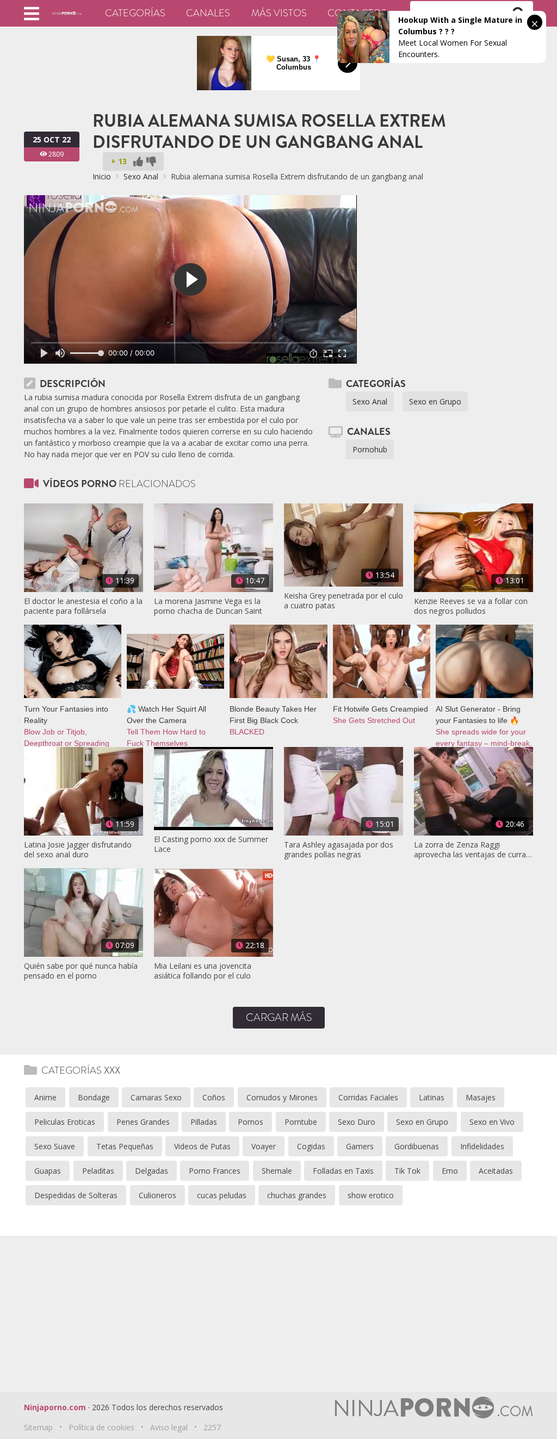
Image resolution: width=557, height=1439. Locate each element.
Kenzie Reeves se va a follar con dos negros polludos (471, 606)
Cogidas (311, 1146)
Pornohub (369, 449)
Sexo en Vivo (492, 1122)
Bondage (94, 1097)
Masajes (481, 1097)
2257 (212, 1427)
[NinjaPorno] (67, 13)
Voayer (263, 1146)
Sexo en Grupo (435, 401)
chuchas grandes (296, 1195)
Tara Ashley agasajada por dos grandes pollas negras (338, 849)
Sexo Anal (140, 176)
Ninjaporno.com (55, 1407)
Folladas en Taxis (343, 1171)
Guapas (47, 1171)
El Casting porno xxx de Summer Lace (211, 844)
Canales (208, 13)
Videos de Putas (202, 1146)
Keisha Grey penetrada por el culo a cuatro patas (343, 601)
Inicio (101, 176)
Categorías (135, 13)
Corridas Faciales (368, 1097)
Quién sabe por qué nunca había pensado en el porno (81, 971)
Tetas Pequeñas (124, 1146)
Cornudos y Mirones (282, 1097)
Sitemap (38, 1427)
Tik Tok (407, 1171)
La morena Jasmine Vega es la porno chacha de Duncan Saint (208, 606)
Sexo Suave (54, 1146)
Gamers (360, 1146)
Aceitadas (496, 1171)
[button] (31, 13)
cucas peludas (221, 1195)
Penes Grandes (143, 1122)
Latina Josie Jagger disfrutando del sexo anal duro (78, 849)
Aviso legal (169, 1427)
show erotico (371, 1195)
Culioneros (157, 1195)
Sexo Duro (356, 1122)
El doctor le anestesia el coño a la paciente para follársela (83, 606)
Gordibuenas (416, 1146)
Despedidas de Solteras (75, 1195)
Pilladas (203, 1122)
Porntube (300, 1122)
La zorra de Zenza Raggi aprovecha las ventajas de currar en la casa (471, 849)
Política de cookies (101, 1427)
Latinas (431, 1097)
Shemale (277, 1171)
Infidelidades (482, 1146)
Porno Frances (214, 1171)
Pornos (250, 1122)
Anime (45, 1097)
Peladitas (98, 1171)
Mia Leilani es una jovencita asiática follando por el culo (202, 971)
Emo (450, 1171)
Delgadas (151, 1171)
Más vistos (279, 13)
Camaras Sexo (156, 1097)
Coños (213, 1097)
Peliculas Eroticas (64, 1122)
